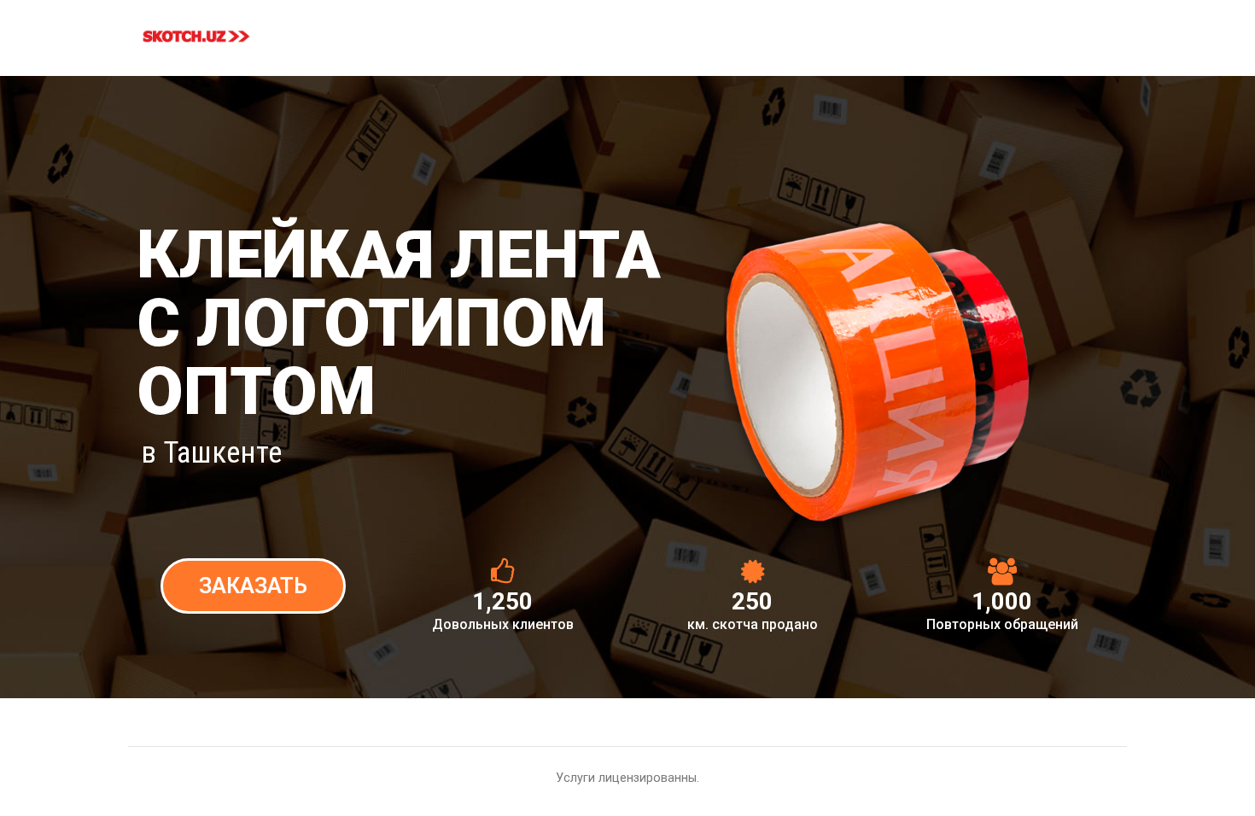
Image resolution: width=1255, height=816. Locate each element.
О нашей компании (644, 31)
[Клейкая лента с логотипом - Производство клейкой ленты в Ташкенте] (196, 36)
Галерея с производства (813, 31)
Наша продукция (496, 31)
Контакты (1079, 31)
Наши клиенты (968, 31)
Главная (383, 31)
